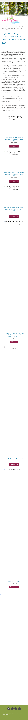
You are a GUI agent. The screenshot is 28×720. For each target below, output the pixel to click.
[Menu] (24, 21)
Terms (21, 717)
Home (3, 26)
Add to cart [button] (14, 342)
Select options (14, 146)
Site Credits (16, 717)
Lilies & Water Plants (10, 26)
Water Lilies (18, 26)
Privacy (25, 717)
